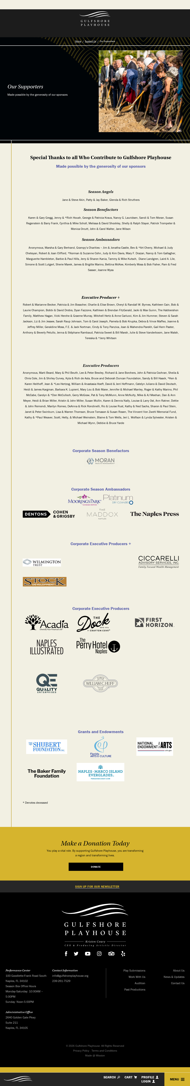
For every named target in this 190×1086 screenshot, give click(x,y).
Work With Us (137, 977)
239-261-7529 (61, 981)
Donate (96, 866)
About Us (178, 970)
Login (146, 1081)
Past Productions (134, 989)
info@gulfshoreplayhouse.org (70, 976)
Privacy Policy (81, 1050)
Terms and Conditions (104, 1050)
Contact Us (177, 983)
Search (110, 1077)
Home (78, 41)
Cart (128, 1077)
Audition (140, 983)
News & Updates (174, 977)
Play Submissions (134, 970)
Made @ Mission (95, 1055)
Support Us (90, 41)
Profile (147, 1077)
